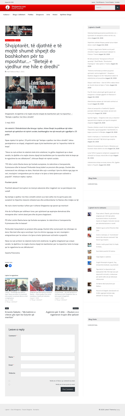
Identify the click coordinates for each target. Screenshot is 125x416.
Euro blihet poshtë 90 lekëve (105, 251)
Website (12, 373)
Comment (13, 336)
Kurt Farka (10, 72)
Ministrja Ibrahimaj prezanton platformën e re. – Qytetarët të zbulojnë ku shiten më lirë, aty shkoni (103, 35)
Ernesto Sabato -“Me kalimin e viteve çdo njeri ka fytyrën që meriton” (20, 315)
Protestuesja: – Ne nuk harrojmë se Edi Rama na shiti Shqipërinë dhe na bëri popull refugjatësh (66, 294)
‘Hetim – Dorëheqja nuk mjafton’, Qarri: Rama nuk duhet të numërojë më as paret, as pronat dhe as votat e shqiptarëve (16, 295)
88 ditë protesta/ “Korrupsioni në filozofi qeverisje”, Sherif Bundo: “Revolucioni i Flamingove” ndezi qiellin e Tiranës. (101, 61)
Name (11, 357)
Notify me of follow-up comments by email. (62, 381)
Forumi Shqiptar (110, 2)
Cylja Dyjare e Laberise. (103, 257)
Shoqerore (40, 15)
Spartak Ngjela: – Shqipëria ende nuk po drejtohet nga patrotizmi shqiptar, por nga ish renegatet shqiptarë (103, 120)
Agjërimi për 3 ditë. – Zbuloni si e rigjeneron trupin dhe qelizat (62, 313)
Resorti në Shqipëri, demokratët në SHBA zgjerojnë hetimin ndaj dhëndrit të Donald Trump (107, 293)
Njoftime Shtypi (65, 15)
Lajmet (93, 2)
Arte (48, 15)
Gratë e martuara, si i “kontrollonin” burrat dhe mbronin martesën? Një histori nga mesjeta (107, 237)
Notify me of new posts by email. (65, 384)
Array (118, 410)
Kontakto (117, 2)
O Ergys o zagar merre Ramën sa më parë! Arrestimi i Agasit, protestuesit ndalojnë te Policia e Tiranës (101, 51)
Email (11, 365)
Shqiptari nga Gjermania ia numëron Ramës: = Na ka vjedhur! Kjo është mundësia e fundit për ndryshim (41, 294)
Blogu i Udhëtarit (19, 15)
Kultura (6, 15)
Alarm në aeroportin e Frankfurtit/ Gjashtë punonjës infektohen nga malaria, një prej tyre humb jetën (102, 110)
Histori (55, 15)
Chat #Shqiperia (100, 2)
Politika (30, 15)
